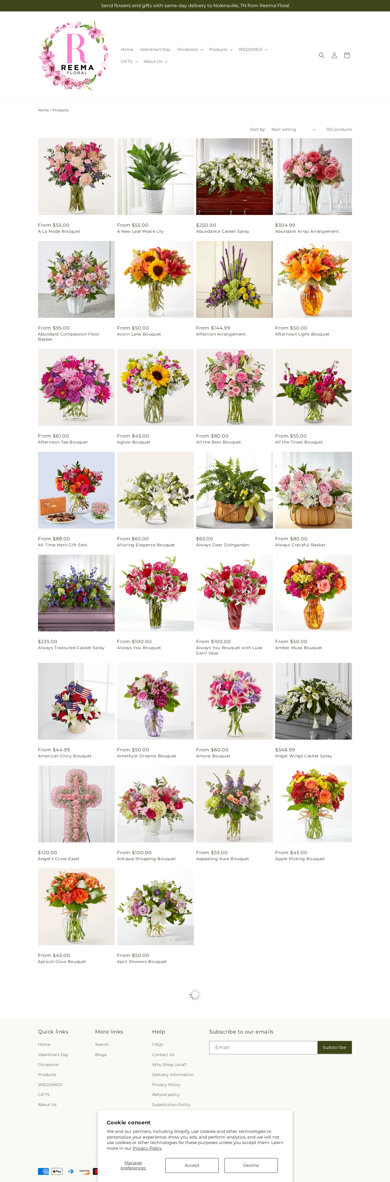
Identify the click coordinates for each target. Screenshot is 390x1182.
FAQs (157, 1044)
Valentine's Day (53, 1054)
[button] (190, 49)
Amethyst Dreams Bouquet (146, 755)
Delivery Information (173, 1074)
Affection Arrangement (221, 334)
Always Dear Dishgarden (222, 544)
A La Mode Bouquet (59, 231)
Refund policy (166, 1094)
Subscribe (334, 1047)
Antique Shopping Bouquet (146, 858)
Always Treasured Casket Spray (71, 647)
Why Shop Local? (169, 1064)
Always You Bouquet (139, 647)
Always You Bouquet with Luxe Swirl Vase (229, 650)
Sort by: (258, 129)
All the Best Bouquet (218, 442)
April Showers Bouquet (142, 961)
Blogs (101, 1054)
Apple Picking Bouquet (300, 858)
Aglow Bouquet (134, 442)
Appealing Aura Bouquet (222, 858)
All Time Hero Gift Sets (62, 544)
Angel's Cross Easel (58, 858)
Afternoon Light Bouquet (302, 334)
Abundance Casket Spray (222, 231)
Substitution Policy (171, 1104)
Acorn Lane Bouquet (139, 334)
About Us (47, 1104)
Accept (192, 1165)
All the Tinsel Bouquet (299, 442)
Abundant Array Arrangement (307, 231)
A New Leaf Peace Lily (140, 231)
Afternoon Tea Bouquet (63, 442)
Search (102, 1044)
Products (47, 1074)
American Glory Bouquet (65, 755)
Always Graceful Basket (300, 544)
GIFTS (44, 1094)
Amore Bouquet (213, 755)
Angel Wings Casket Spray (303, 755)
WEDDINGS (50, 1084)
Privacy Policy (147, 1148)
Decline (251, 1165)
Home (43, 110)
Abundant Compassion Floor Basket (69, 337)
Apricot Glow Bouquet (62, 961)
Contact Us (163, 1054)
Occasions (48, 1064)
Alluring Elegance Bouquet (146, 544)
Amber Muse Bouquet (298, 647)
